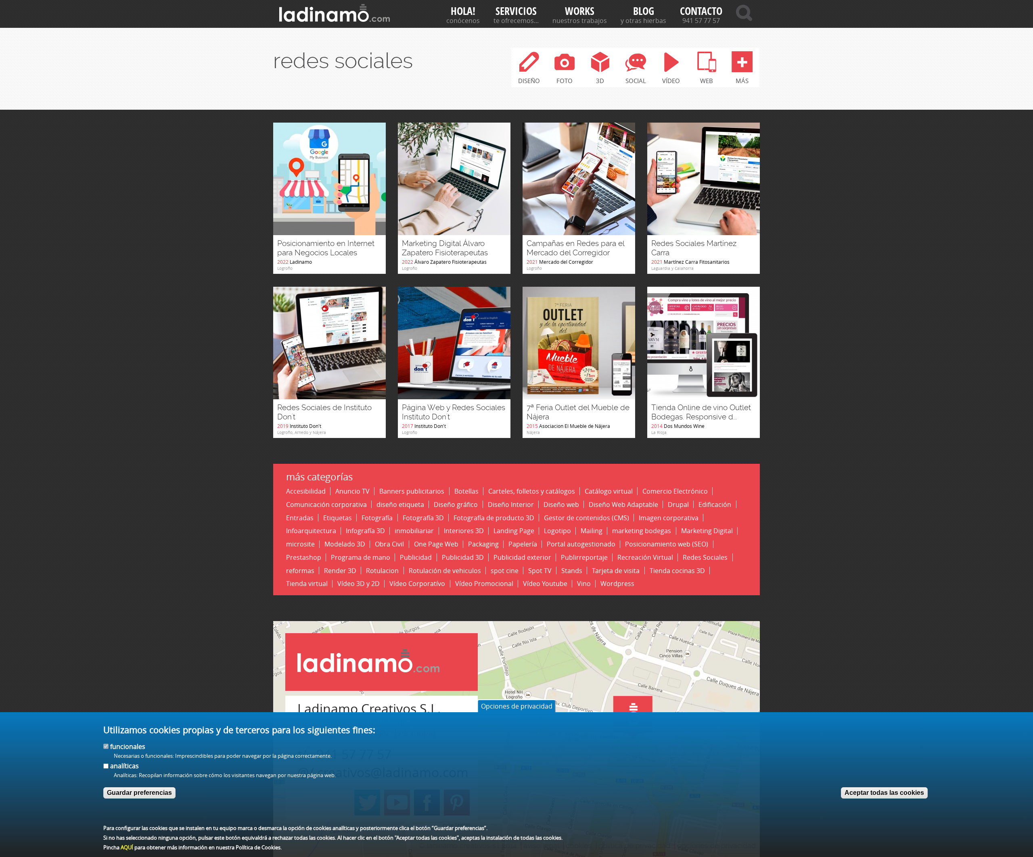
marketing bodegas (641, 531)
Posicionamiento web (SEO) (666, 544)
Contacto (701, 11)
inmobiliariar (414, 531)
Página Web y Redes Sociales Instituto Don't (453, 412)
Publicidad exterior (522, 557)
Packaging (483, 544)
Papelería (522, 544)
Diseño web (561, 504)
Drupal (678, 504)
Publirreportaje (584, 557)
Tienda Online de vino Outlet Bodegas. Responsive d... (701, 412)
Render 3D (340, 570)
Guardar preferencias (139, 792)
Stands (571, 570)
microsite (300, 544)
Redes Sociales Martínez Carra (693, 248)
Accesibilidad (306, 491)
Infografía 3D (365, 531)
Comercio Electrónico (675, 491)
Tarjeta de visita (616, 570)
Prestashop (303, 557)
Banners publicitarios (411, 491)
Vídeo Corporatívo (417, 584)
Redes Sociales (705, 557)
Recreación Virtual (645, 557)
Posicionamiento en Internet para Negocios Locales (325, 248)
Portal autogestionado (581, 544)
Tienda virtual (307, 584)
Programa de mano (360, 557)
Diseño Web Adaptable (623, 504)
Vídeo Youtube (545, 584)
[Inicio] (334, 13)
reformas (300, 570)
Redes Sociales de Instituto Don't (324, 412)
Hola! (463, 11)
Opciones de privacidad (516, 706)
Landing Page (513, 531)
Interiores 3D (464, 531)
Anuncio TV (352, 491)
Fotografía (377, 517)
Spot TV (540, 570)
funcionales (127, 746)
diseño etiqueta (400, 504)
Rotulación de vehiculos (445, 570)
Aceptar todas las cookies (884, 792)
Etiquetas (337, 517)
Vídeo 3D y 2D (358, 584)
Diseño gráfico (456, 504)
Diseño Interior (511, 504)
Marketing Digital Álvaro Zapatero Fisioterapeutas (445, 248)
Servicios (516, 11)
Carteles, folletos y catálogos (531, 491)
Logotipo (557, 531)
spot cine (505, 570)
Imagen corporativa (668, 517)
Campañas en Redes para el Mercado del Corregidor (575, 248)
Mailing (591, 531)
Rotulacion (382, 570)
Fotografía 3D (423, 517)
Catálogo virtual (609, 491)
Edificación (714, 504)
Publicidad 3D (463, 557)
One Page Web (436, 544)
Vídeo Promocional (484, 584)
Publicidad (416, 557)
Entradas (300, 517)
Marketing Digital (707, 531)
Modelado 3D (344, 544)
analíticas (124, 765)
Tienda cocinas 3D (677, 570)
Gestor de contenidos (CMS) (586, 517)
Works (579, 11)
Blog (643, 11)
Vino (584, 584)
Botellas (466, 491)
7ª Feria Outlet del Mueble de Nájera (578, 412)
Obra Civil (389, 544)
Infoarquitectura (311, 531)
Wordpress (617, 584)
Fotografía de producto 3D (494, 517)
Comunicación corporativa (326, 504)
